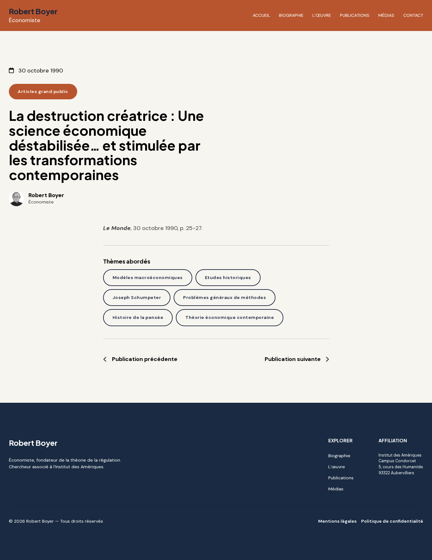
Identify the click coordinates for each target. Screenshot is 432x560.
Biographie (291, 15)
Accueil (261, 15)
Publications (354, 15)
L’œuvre (321, 15)
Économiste (24, 20)
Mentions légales (337, 521)
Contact (413, 15)
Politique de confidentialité (392, 521)
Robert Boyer (33, 11)
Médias (386, 15)
